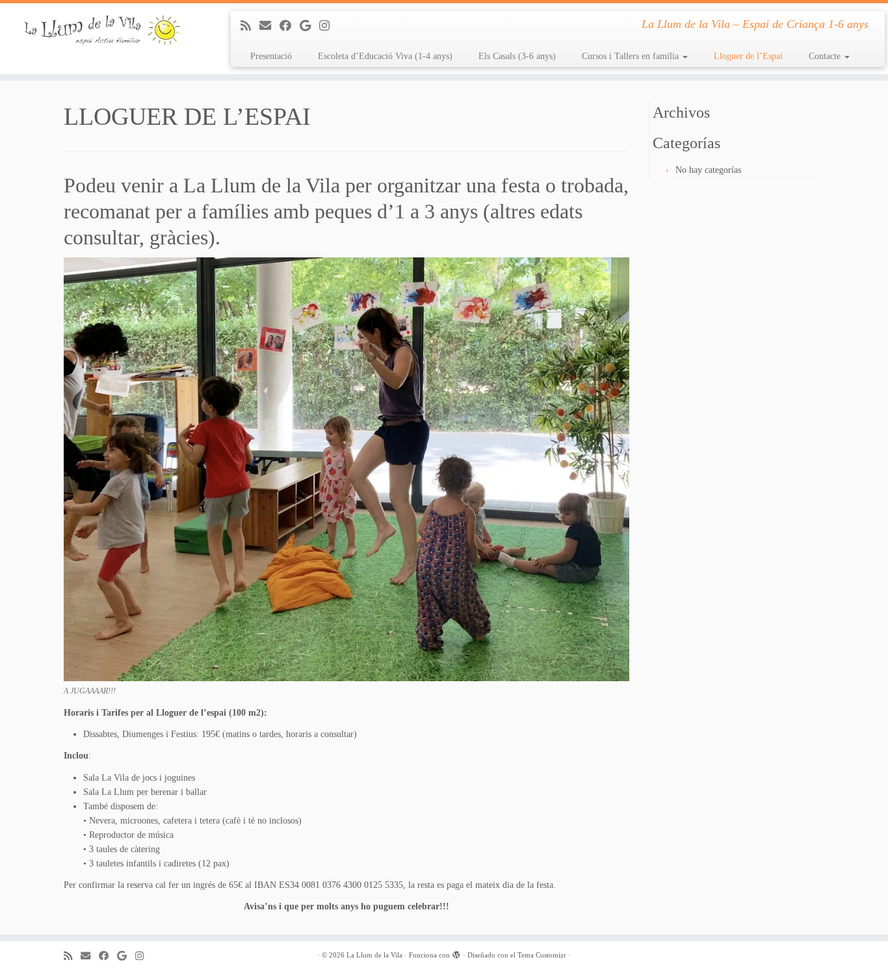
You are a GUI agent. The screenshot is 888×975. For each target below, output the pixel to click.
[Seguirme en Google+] (309, 26)
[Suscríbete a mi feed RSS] (250, 26)
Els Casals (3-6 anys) (517, 56)
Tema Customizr (541, 955)
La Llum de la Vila (374, 955)
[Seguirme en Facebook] (290, 26)
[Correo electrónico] (269, 26)
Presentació (271, 56)
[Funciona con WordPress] (456, 952)
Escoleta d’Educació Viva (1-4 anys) (385, 56)
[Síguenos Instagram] (328, 26)
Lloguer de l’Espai (748, 56)
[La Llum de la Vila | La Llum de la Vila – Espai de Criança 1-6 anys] (102, 30)
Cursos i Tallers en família (631, 56)
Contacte (826, 56)
